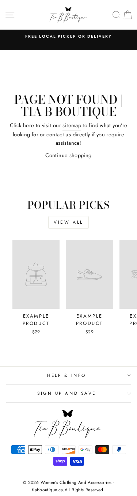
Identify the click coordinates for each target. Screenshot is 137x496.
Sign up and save (66, 393)
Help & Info (66, 375)
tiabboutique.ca (47, 489)
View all (68, 222)
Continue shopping (68, 155)
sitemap (71, 125)
